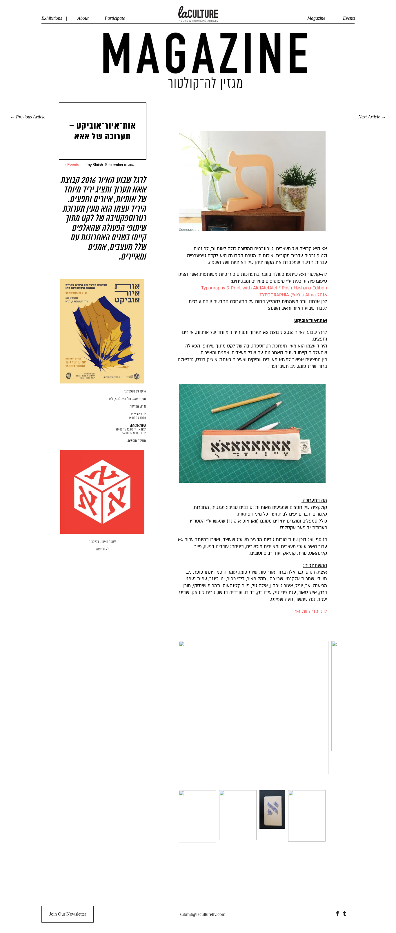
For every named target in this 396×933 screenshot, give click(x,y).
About (82, 18)
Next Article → (372, 117)
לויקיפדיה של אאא (311, 611)
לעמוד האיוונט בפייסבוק (102, 542)
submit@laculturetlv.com (202, 914)
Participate (115, 18)
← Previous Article (27, 117)
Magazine (318, 18)
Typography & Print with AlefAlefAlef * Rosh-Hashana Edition (264, 288)
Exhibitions (51, 18)
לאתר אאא (102, 549)
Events (349, 18)
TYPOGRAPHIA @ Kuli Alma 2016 (293, 295)
